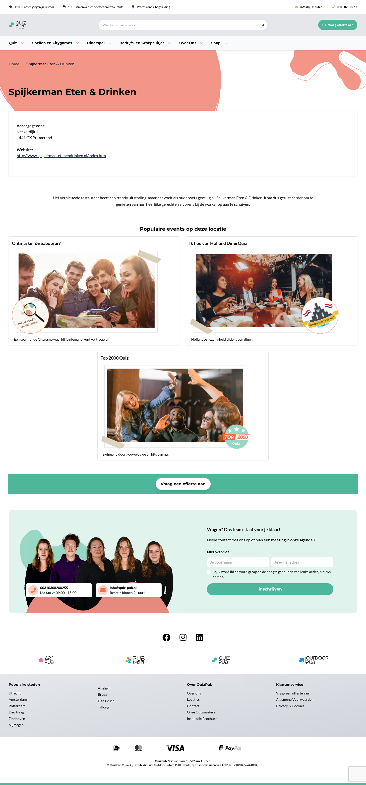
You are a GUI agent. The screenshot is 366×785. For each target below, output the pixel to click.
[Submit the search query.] (263, 25)
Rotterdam (17, 706)
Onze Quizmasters (201, 712)
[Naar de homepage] (48, 25)
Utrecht (15, 693)
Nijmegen (16, 725)
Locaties (193, 699)
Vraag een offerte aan (183, 484)
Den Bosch (106, 701)
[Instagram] (183, 638)
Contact (193, 706)
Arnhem (104, 688)
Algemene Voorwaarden (294, 699)
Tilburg (103, 707)
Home (14, 63)
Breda (102, 694)
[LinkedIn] (200, 638)
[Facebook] (166, 638)
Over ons (194, 693)
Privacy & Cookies (290, 706)
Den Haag (16, 712)
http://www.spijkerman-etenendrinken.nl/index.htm (61, 155)
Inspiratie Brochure (202, 718)
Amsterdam (18, 699)
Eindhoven (17, 718)
